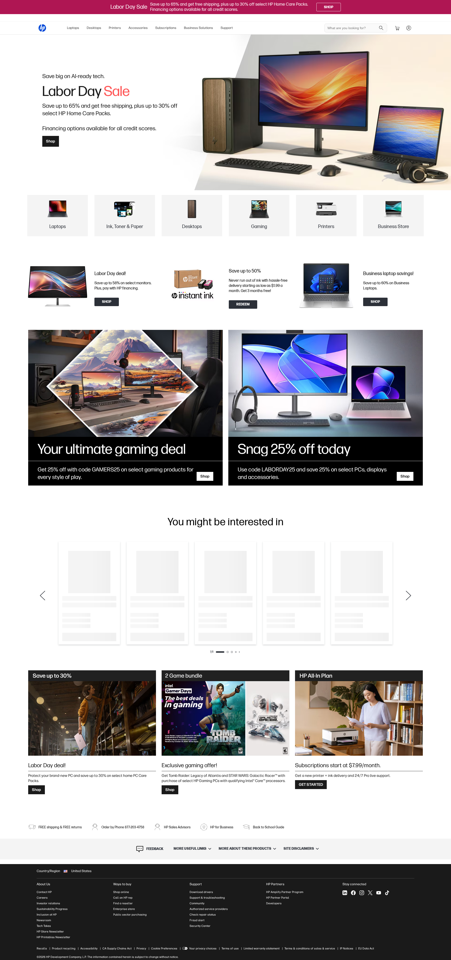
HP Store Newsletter (50, 931)
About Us (43, 884)
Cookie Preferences (164, 948)
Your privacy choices (203, 948)
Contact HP (44, 892)
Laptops (73, 28)
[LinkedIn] (344, 892)
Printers (115, 28)
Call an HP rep (122, 897)
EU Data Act (366, 948)
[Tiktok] (387, 892)
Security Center (200, 926)
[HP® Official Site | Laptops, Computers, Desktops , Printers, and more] (42, 28)
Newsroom (44, 920)
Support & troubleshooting (207, 897)
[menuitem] (73, 28)
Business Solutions (198, 28)
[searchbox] (352, 28)
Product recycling (63, 948)
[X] (370, 892)
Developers (274, 903)
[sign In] (408, 28)
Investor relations (48, 903)
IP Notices (346, 948)
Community (197, 903)
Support (227, 28)
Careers (42, 897)
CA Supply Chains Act (117, 948)
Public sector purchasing (130, 914)
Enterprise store (124, 909)
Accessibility (88, 948)
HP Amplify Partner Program (284, 892)
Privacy (141, 948)
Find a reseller (123, 903)
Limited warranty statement (262, 948)
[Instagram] (361, 892)
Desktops (94, 28)
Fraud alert (197, 920)
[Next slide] (408, 595)
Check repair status (203, 914)
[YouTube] (378, 892)
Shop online (121, 892)
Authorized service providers (209, 909)
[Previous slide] (42, 595)
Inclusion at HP (47, 914)
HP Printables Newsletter (53, 937)
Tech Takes (44, 926)
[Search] (381, 28)
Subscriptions (165, 28)
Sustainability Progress (52, 909)
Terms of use (230, 948)
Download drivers (201, 892)
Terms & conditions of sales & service (309, 948)
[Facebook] (353, 892)
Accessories (138, 28)
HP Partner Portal (277, 897)
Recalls (42, 948)
